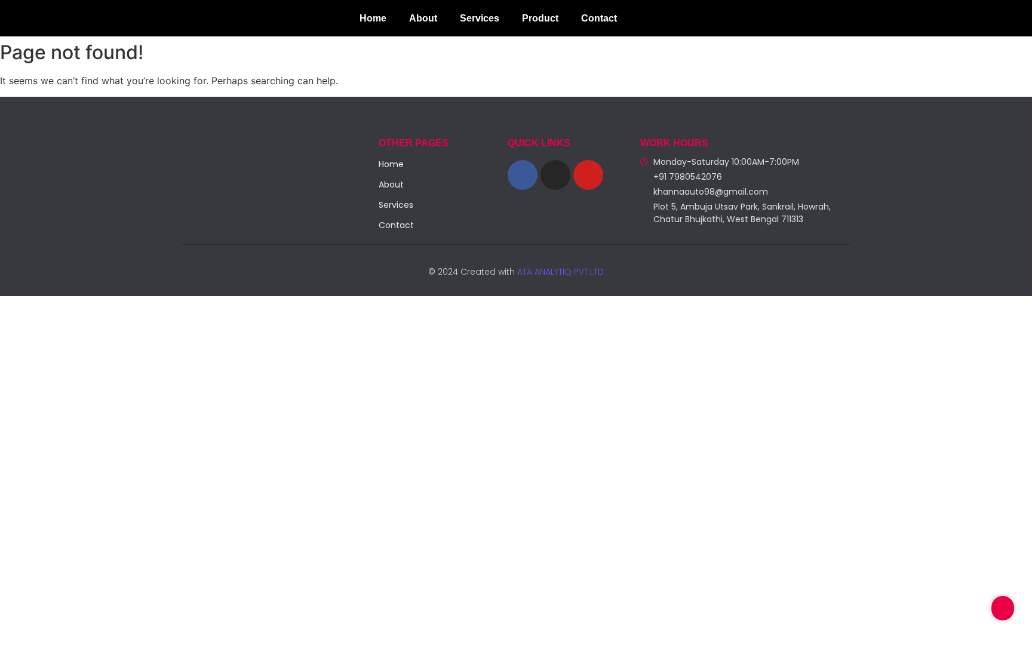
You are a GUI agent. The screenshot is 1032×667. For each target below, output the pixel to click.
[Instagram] (555, 175)
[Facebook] (523, 175)
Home (373, 18)
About (423, 18)
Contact (599, 18)
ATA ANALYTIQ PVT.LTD (559, 272)
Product (540, 18)
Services (479, 18)
